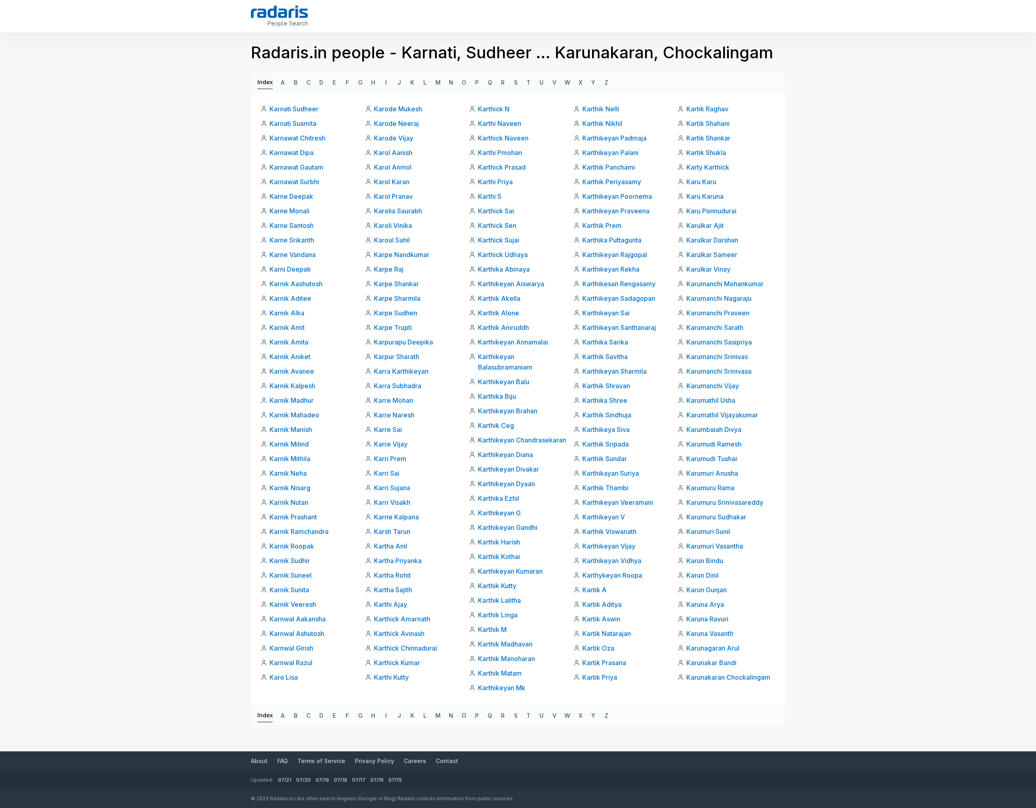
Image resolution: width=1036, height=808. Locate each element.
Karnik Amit (287, 327)
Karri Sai (386, 473)
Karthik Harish (499, 542)
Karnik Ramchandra (299, 531)
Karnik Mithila (290, 459)
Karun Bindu (704, 561)
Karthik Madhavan (505, 644)
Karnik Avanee (292, 371)
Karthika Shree (604, 400)
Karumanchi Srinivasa (719, 371)
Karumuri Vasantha (714, 546)
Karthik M (492, 629)
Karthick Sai (496, 211)
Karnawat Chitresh (297, 138)
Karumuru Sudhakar (716, 517)
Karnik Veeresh (293, 604)
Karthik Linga (498, 615)
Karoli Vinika (393, 225)
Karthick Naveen (503, 138)
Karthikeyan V (603, 517)
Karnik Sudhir (290, 561)
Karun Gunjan (706, 590)
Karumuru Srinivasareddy (724, 502)
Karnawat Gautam (296, 167)
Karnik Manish (291, 429)
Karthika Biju (497, 396)
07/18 (340, 780)
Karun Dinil (702, 575)
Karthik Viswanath (609, 531)
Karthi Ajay (390, 604)
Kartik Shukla (706, 153)
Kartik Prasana (604, 663)
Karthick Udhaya (503, 255)
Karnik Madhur (292, 400)
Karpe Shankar (396, 284)
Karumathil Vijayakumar (722, 415)
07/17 (358, 780)
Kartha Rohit (392, 575)
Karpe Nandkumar (401, 255)
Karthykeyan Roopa (612, 575)
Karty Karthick (707, 167)
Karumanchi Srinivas (717, 357)
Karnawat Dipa (292, 153)
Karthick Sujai (498, 240)
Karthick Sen (497, 225)
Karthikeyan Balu (503, 382)
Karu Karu (701, 182)
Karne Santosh (292, 225)
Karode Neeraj (396, 123)
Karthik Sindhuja (606, 415)
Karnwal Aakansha (298, 619)
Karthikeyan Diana (505, 455)
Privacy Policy (374, 760)
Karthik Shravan (606, 386)
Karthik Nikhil (602, 123)
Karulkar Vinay (708, 269)
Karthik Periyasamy (611, 182)
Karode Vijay (393, 138)
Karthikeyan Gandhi (507, 527)
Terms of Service (321, 760)
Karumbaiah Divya (713, 429)
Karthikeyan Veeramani (617, 502)
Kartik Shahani (708, 123)
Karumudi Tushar (712, 459)
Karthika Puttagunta (611, 240)
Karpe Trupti (393, 327)
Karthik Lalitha (499, 600)
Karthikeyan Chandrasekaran (522, 440)
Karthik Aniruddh (503, 327)
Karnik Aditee (290, 298)
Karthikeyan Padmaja (614, 138)
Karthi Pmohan (500, 153)
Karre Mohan (393, 400)
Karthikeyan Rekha (610, 269)
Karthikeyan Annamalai (513, 342)
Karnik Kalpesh (292, 386)
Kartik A (594, 590)
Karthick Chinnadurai (405, 648)
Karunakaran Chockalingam (728, 677)
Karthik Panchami (608, 167)
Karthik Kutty (497, 586)
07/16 (377, 780)
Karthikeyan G (499, 513)
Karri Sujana (392, 488)
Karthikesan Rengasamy (619, 284)
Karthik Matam (500, 673)
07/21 (284, 780)
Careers (415, 760)
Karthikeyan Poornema (617, 196)
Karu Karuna (705, 196)
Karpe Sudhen (395, 313)
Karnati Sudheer (294, 109)
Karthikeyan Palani (610, 153)
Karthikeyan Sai (606, 313)
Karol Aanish (393, 153)
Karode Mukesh (398, 109)
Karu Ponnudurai (711, 211)
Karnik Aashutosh (296, 284)
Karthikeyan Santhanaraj (619, 327)
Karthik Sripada (605, 444)
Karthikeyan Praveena (616, 211)
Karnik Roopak (292, 546)
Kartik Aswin (601, 619)
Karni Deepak (290, 269)
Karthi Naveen (499, 123)
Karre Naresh (394, 415)
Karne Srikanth (292, 240)
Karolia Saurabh (398, 211)
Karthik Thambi (605, 488)
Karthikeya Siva (606, 429)
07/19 (322, 780)
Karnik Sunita (289, 590)
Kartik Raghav (707, 109)
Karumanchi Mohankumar (725, 284)
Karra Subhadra (397, 386)
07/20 (303, 780)
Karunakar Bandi (711, 663)
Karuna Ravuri (707, 619)
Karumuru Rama (710, 488)
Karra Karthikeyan (401, 371)
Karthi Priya (495, 182)
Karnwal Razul (291, 663)
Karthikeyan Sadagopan (618, 298)
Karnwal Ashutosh (297, 633)
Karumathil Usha (710, 400)
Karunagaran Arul (712, 648)
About (259, 760)
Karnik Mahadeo (294, 415)
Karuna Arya (705, 604)
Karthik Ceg (496, 425)
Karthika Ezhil (498, 498)
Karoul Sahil (392, 240)
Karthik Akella (499, 298)
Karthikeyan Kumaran (510, 571)
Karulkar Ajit (705, 225)
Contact (447, 760)
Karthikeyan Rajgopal (614, 255)
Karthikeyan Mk (501, 688)
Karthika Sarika (605, 342)
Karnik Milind (289, 444)
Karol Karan (392, 182)
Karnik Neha (288, 473)
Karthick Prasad (502, 167)
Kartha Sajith (393, 590)
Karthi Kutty (391, 677)
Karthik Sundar (604, 459)
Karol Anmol (393, 167)
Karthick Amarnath (402, 619)
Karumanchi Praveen (717, 313)
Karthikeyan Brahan (507, 411)
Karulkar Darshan (712, 240)
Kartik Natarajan (606, 633)
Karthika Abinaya (504, 269)
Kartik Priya (599, 677)
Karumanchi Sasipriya (719, 342)
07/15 (395, 780)
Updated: (262, 780)
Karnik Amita (289, 342)
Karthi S (489, 196)
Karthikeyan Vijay (608, 546)
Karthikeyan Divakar (508, 469)
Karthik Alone (498, 313)
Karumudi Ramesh (713, 444)
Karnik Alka (287, 313)
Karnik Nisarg (290, 488)
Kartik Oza (598, 648)
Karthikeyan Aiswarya (511, 284)
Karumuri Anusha (712, 473)
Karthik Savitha (605, 357)
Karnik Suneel (291, 575)
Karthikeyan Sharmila (614, 371)
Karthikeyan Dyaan (506, 484)
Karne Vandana (293, 255)
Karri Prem (390, 459)
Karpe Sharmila (397, 298)
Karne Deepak (291, 196)
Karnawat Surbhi (294, 182)
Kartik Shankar (708, 138)
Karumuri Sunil (708, 531)
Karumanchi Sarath (714, 327)
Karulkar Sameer (711, 255)
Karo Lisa (284, 677)
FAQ (282, 760)
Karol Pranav (393, 196)
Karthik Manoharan (506, 659)
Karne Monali (290, 211)
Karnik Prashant (293, 517)
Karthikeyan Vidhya (611, 561)
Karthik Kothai (499, 557)
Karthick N (494, 109)
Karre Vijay (391, 444)
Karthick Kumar (397, 663)
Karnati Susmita (293, 123)
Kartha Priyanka (398, 561)
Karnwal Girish (291, 648)
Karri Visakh (392, 502)
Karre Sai (388, 429)
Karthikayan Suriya (610, 473)
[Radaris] (279, 12)
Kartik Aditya (602, 604)
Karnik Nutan (289, 502)
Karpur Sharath (396, 357)
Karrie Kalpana (396, 517)
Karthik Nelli (600, 109)
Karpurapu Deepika (403, 342)
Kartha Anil (390, 546)
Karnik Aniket (290, 357)
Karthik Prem (602, 225)
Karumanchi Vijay (712, 386)
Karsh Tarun (392, 531)
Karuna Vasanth (709, 633)
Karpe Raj (388, 269)
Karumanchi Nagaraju (719, 298)
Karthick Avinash (399, 633)
